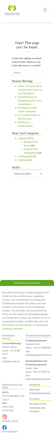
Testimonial (23, 160)
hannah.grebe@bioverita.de (39, 355)
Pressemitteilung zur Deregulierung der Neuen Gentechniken (30, 100)
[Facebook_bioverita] (4, 427)
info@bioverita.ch (10, 361)
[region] (27, 236)
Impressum (34, 389)
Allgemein (23, 138)
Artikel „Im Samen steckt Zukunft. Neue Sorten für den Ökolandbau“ (30, 90)
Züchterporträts (25, 156)
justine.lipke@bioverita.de (38, 379)
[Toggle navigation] (45, 10)
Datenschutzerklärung (39, 393)
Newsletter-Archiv (38, 404)
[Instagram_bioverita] (4, 416)
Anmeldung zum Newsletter (27, 283)
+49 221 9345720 (41, 371)
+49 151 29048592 (42, 347)
